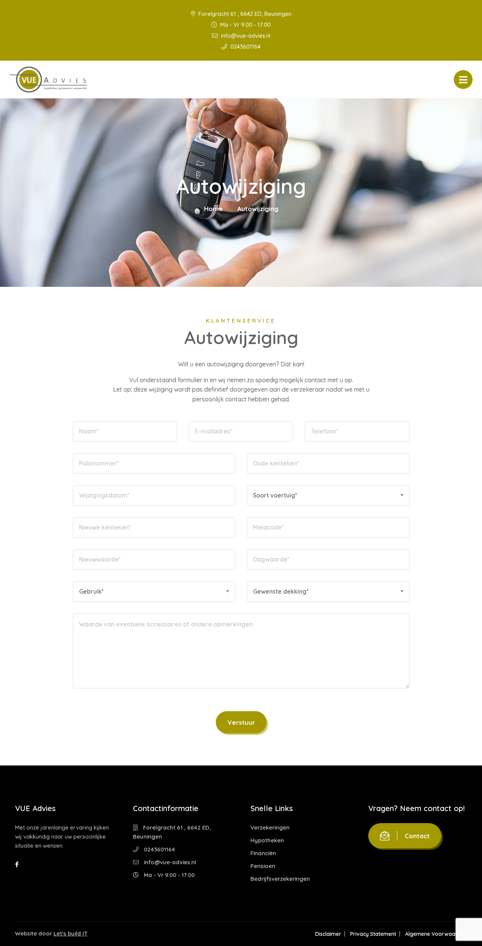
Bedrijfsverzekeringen (280, 878)
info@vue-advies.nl (245, 35)
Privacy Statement (373, 934)
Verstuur (241, 722)
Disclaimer (328, 934)
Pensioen (262, 865)
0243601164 (245, 46)
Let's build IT (70, 933)
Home (213, 209)
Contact (417, 836)
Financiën (263, 853)
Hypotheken (267, 840)
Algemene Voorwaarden (436, 934)
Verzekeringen (270, 827)
